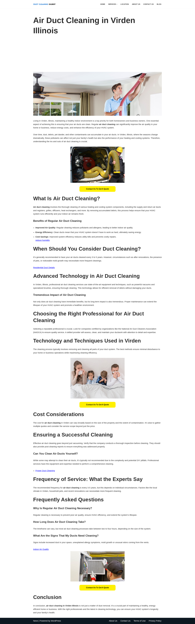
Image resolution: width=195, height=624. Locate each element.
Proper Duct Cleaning (45, 471)
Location (125, 4)
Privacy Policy (155, 621)
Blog (159, 4)
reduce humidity (42, 240)
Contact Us (148, 4)
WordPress (56, 621)
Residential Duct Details (44, 267)
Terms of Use (140, 621)
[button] (97, 189)
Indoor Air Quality (41, 549)
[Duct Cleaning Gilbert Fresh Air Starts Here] (45, 4)
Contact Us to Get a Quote (97, 189)
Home (102, 4)
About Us (136, 4)
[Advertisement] (97, 55)
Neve (35, 621)
